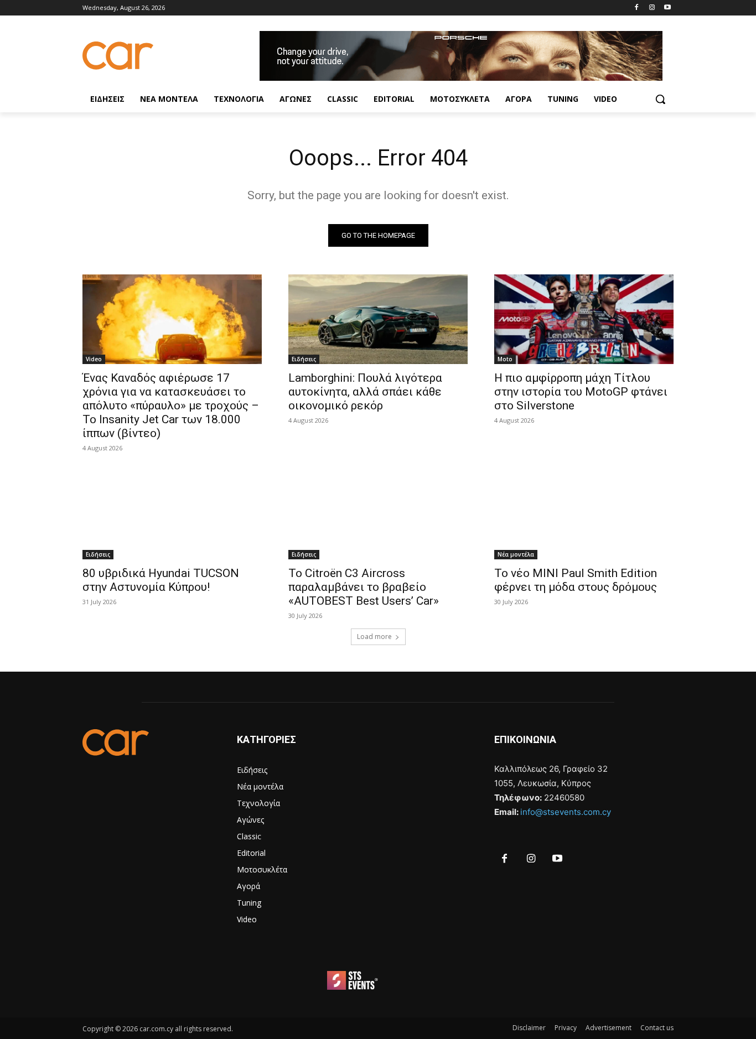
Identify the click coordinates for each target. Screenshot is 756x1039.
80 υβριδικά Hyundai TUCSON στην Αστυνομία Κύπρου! (160, 580)
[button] (660, 99)
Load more (374, 636)
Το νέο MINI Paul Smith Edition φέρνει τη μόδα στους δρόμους (575, 580)
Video (94, 359)
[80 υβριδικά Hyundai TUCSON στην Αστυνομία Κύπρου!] (172, 514)
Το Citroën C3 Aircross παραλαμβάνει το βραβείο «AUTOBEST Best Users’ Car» (363, 587)
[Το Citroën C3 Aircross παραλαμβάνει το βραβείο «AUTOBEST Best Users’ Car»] (378, 514)
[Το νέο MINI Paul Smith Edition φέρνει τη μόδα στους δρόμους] (584, 514)
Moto (505, 359)
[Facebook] (636, 8)
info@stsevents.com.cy (565, 812)
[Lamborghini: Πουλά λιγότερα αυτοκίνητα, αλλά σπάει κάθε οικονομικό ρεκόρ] (378, 319)
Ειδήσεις (304, 359)
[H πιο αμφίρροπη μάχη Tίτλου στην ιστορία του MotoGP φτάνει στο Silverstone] (584, 319)
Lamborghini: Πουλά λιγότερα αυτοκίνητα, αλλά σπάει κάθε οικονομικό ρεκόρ (365, 391)
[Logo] (171, 55)
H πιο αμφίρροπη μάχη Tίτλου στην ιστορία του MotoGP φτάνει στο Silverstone (580, 391)
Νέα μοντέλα (516, 554)
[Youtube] (667, 8)
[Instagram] (651, 8)
